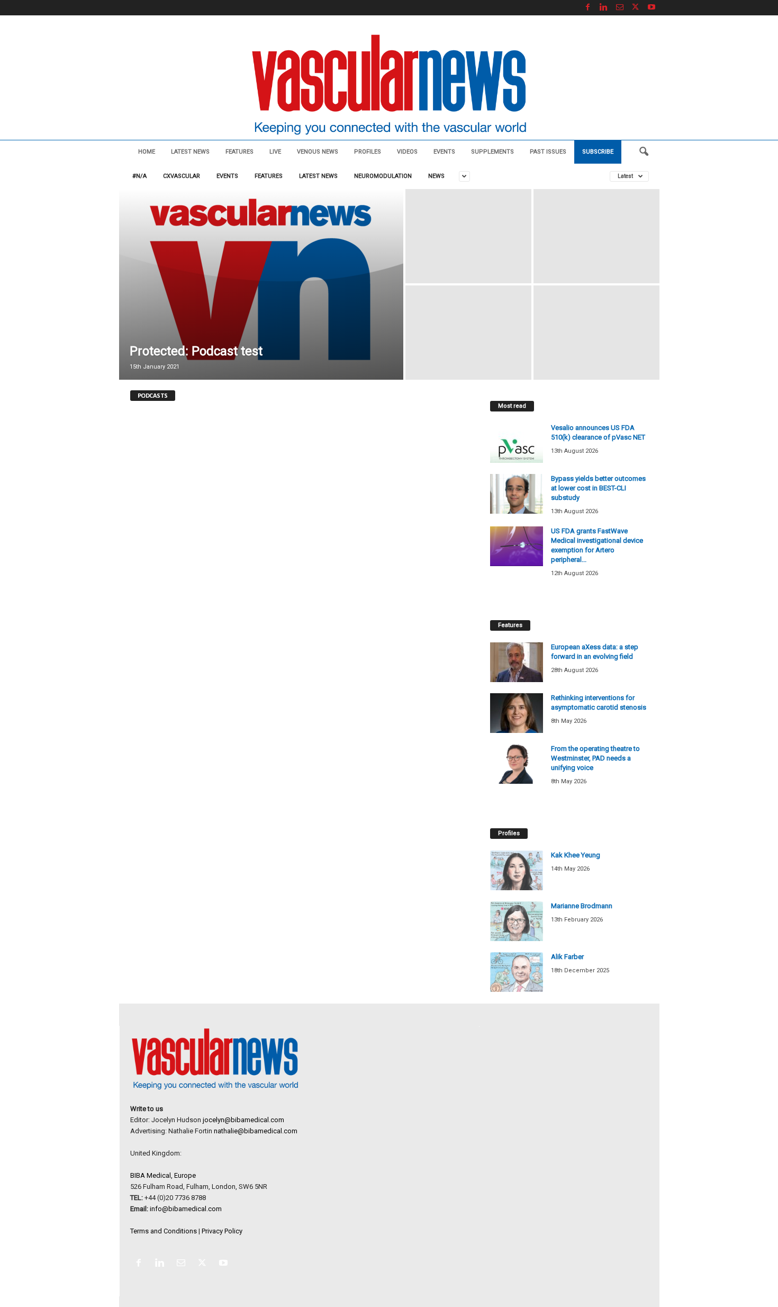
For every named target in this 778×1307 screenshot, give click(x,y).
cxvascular (181, 176)
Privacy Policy (222, 1231)
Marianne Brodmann (581, 906)
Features (239, 151)
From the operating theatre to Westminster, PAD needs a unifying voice (595, 758)
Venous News (317, 151)
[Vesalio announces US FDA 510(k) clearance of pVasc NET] (516, 443)
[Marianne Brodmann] (516, 921)
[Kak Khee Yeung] (516, 870)
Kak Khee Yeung (575, 855)
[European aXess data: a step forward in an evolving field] (516, 662)
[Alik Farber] (516, 972)
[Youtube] (651, 7)
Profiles (367, 151)
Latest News (190, 151)
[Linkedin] (604, 7)
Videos (407, 151)
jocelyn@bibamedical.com (243, 1120)
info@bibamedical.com (186, 1209)
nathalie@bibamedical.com (255, 1131)
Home (146, 151)
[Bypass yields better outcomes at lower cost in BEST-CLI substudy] (516, 494)
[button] (643, 152)
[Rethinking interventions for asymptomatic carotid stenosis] (516, 713)
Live (275, 151)
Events (444, 151)
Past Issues (548, 151)
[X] (635, 7)
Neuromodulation (383, 176)
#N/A (139, 176)
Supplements (492, 151)
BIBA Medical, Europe (163, 1175)
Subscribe (597, 151)
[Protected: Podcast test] (261, 284)
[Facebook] (588, 7)
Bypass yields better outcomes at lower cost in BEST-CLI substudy (598, 488)
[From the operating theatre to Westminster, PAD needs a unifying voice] (516, 764)
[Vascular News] (389, 85)
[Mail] (619, 7)
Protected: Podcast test (196, 351)
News (436, 176)
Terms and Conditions (163, 1231)
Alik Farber (567, 957)
